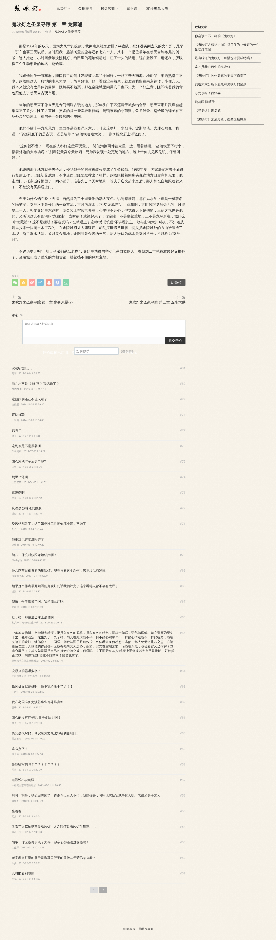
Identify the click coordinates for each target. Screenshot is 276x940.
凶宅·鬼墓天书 (156, 8)
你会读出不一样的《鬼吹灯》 (216, 35)
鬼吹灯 (61, 8)
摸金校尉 (108, 8)
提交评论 (175, 340)
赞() (176, 282)
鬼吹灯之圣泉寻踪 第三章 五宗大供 (157, 301)
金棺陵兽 (85, 8)
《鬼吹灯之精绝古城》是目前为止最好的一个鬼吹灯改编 (227, 46)
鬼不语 (131, 8)
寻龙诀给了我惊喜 (208, 93)
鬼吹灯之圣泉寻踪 (68, 31)
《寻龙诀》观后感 (208, 110)
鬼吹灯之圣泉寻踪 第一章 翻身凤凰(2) (42, 301)
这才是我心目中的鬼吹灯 (212, 66)
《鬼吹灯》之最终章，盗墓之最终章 (221, 119)
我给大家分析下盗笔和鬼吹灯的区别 (221, 84)
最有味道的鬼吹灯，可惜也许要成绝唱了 (224, 57)
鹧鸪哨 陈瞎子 (205, 101)
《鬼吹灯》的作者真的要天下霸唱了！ (222, 75)
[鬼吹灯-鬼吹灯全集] (27, 8)
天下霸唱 (138, 929)
